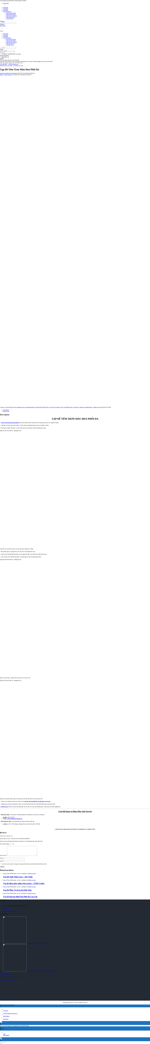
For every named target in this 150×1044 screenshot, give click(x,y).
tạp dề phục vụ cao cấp (44, 801)
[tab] (76, 410)
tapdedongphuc (88, 407)
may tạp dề (51, 407)
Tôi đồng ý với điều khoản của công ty (11, 54)
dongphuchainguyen (31, 407)
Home (1, 73)
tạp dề (61, 407)
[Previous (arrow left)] (0, 1043)
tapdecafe (82, 407)
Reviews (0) (6, 411)
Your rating (3, 844)
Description (6, 410)
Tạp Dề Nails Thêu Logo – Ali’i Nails (18, 877)
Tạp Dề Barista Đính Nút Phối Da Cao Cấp (20, 897)
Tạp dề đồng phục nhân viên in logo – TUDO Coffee (24, 883)
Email (2, 861)
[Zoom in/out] (5, 1042)
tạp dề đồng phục (68, 407)
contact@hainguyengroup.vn (10, 911)
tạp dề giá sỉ (76, 407)
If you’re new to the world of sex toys (7, 979)
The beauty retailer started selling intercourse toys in (10, 977)
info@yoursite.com (13, 64)
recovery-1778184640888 (5, 974)
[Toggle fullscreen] (3, 1042)
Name (2, 858)
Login (1, 49)
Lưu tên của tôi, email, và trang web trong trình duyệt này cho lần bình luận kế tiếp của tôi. (24, 864)
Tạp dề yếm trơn (12, 73)
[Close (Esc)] (0, 1042)
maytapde (57, 407)
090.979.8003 (6, 908)
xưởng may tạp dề (97, 407)
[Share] (2, 1042)
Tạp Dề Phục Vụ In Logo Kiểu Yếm (17, 890)
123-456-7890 (3, 64)
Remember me (5, 57)
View (4, 873)
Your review (3, 855)
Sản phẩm (5, 73)
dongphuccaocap (21, 407)
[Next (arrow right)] (2, 1043)
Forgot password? (4, 55)
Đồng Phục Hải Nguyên (42, 407)
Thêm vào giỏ (32, 873)
